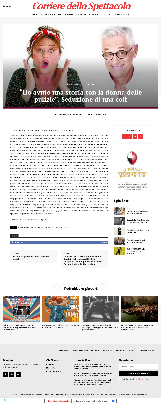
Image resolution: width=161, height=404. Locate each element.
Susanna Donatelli (54, 227)
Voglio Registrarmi (137, 373)
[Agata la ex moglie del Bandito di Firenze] (119, 241)
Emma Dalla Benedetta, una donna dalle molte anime (138, 221)
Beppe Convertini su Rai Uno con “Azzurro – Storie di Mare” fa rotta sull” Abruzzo (93, 374)
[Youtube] (18, 374)
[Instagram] (11, 374)
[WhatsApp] (140, 136)
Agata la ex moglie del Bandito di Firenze (136, 241)
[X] (129, 136)
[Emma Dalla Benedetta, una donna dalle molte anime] (119, 221)
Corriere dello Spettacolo (70, 114)
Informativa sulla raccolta (58, 401)
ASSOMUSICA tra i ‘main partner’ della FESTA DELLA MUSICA (60, 326)
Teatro (89, 85)
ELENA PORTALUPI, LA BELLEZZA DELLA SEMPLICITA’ (136, 251)
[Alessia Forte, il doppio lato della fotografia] (119, 231)
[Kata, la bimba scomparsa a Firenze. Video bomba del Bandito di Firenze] (119, 211)
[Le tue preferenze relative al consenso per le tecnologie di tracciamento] (4, 400)
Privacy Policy (143, 379)
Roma (40, 227)
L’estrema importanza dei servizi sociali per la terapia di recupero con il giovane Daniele (100, 327)
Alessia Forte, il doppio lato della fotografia (138, 231)
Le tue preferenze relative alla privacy (90, 401)
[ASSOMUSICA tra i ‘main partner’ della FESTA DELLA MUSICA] (60, 309)
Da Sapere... (74, 85)
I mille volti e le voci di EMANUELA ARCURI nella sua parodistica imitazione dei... (137, 327)
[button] (7, 6)
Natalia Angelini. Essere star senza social (31, 257)
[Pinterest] (135, 136)
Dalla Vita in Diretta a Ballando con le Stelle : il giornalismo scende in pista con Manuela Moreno (92, 366)
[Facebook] (124, 136)
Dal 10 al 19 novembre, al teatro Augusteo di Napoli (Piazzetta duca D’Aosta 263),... (19, 327)
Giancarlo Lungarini (27, 227)
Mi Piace (104, 242)
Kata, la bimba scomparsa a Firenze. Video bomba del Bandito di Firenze (138, 211)
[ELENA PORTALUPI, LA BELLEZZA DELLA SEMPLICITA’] (119, 251)
